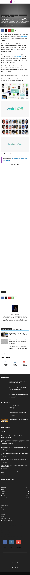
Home (2, 5)
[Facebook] (2, 30)
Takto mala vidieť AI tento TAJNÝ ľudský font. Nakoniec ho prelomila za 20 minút (18, 341)
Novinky (16, 15)
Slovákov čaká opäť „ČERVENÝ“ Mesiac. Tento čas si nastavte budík (14, 454)
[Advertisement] (15, 227)
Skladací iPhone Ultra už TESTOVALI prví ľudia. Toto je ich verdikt (13, 471)
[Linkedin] (15, 323)
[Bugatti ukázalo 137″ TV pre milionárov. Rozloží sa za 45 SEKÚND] (4, 334)
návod (15, 49)
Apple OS (6, 5)
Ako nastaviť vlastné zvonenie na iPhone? (18, 419)
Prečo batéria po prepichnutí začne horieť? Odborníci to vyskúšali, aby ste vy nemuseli (18, 348)
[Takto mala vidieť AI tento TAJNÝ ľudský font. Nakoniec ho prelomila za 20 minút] (4, 341)
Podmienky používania (6, 518)
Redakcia (3, 516)
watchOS (20, 15)
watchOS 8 (25, 15)
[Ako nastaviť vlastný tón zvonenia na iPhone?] (4, 414)
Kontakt (3, 514)
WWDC (12, 16)
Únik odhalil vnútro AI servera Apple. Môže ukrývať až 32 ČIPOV (13, 460)
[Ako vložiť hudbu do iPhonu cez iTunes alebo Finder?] (4, 407)
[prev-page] (2, 353)
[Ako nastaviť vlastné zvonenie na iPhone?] (4, 420)
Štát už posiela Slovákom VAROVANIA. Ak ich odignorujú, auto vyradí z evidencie (14, 466)
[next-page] (4, 353)
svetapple (8, 292)
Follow (15, 361)
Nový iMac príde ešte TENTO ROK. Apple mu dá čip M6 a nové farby (14, 448)
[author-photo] (15, 312)
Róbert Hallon (5, 25)
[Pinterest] (9, 30)
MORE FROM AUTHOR (17, 329)
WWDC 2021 (18, 56)
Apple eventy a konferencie (5, 16)
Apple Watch (12, 15)
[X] (6, 30)
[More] (15, 30)
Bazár (2, 510)
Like (6, 361)
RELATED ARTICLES (6, 329)
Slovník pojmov (4, 507)
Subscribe (24, 361)
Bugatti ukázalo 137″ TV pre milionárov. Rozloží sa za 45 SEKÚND (13, 430)
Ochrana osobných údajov (7, 520)
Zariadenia (7, 15)
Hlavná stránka (4, 505)
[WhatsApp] (12, 30)
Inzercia (3, 512)
